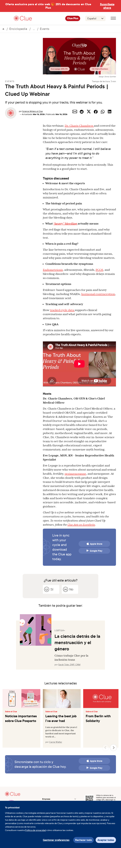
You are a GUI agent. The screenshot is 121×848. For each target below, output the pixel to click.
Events (44, 29)
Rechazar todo (83, 840)
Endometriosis (53, 269)
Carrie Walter (55, 741)
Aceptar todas (106, 840)
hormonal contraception (98, 294)
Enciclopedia (18, 29)
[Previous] (105, 747)
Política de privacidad (35, 830)
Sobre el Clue (11, 711)
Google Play (96, 550)
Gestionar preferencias (56, 840)
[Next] (113, 747)
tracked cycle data (62, 310)
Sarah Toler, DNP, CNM (69, 664)
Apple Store (96, 543)
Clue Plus (72, 18)
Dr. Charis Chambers (79, 125)
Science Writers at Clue (32, 111)
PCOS (99, 269)
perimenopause (75, 473)
